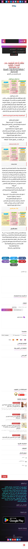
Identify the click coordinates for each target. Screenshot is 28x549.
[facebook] (23, 2)
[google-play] (16, 2)
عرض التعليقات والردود (7, 310)
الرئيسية (21, 41)
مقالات (14, 52)
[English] (25, 340)
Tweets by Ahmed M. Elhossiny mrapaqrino (17, 508)
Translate (24, 335)
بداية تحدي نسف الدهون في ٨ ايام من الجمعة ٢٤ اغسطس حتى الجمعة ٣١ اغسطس (11, 426)
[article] (14, 281)
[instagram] (13, 2)
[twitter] (20, 2)
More (10, 340)
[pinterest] (9, 2)
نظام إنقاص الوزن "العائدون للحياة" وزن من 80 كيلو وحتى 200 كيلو (11, 405)
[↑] (14, 535)
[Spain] (13, 340)
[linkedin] (11, 2)
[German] (17, 340)
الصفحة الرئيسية (21, 52)
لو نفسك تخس (8, 537)
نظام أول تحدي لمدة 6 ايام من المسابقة (13, 417)
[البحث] (2, 2)
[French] (21, 340)
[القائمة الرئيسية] (3, 41)
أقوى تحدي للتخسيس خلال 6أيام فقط (11, 437)
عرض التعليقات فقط (17, 310)
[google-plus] (15, 540)
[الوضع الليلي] (24, 545)
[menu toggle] (25, 2)
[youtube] (18, 2)
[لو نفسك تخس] (14, 6)
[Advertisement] (14, 23)
